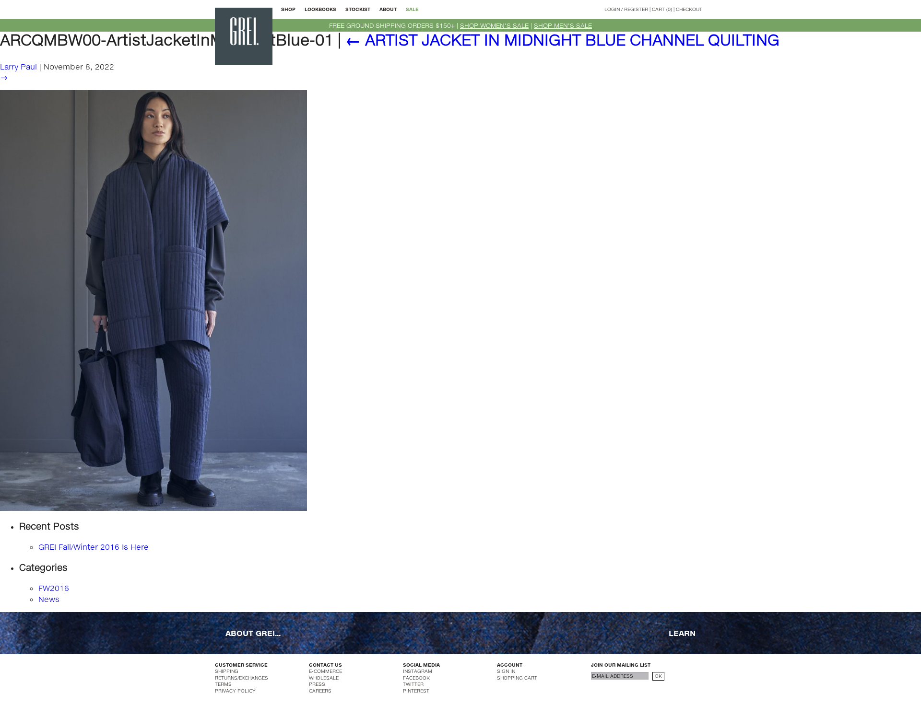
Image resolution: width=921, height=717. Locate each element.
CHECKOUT (689, 9)
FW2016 (53, 587)
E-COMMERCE (325, 671)
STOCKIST (357, 9)
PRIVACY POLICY (235, 691)
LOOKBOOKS (320, 9)
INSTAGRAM (417, 671)
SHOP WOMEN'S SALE (494, 25)
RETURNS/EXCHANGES (241, 678)
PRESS (317, 684)
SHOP (288, 9)
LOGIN (612, 9)
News (48, 598)
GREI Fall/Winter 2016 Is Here (93, 546)
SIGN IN (506, 671)
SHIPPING (226, 671)
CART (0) (662, 9)
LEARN (682, 632)
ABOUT (388, 9)
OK (658, 676)
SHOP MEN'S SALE (563, 25)
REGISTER (636, 9)
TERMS (223, 684)
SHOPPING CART (517, 678)
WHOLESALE (324, 678)
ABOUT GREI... (253, 632)
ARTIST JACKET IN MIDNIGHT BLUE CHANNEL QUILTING (562, 39)
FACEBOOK (416, 678)
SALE (412, 9)
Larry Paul (18, 66)
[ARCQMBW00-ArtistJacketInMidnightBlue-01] (153, 299)
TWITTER (413, 684)
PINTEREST (416, 691)
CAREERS (320, 691)
